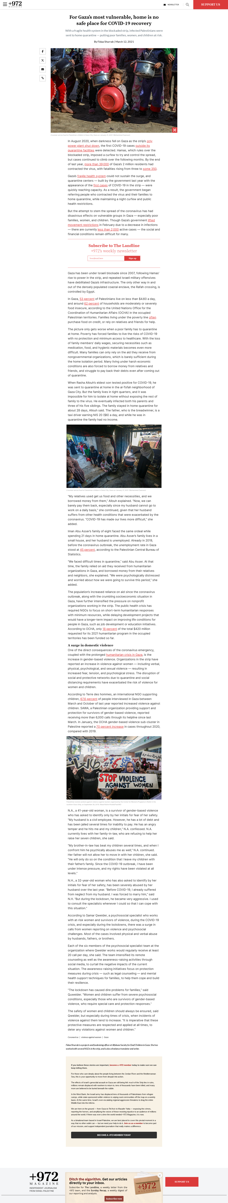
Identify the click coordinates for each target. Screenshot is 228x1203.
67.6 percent (88, 699)
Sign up (132, 258)
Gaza (106, 1037)
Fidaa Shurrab (106, 41)
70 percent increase (110, 726)
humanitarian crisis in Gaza (124, 654)
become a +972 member (120, 1065)
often (152, 317)
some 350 (149, 168)
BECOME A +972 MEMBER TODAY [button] (114, 1135)
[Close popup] (159, 1175)
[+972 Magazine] (15, 6)
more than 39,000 (96, 164)
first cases (100, 185)
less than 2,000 (108, 229)
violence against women (91, 1037)
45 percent (87, 549)
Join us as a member (133, 1123)
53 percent (87, 299)
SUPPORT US (210, 5)
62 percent (91, 303)
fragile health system (91, 176)
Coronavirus (73, 1037)
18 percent (110, 629)
